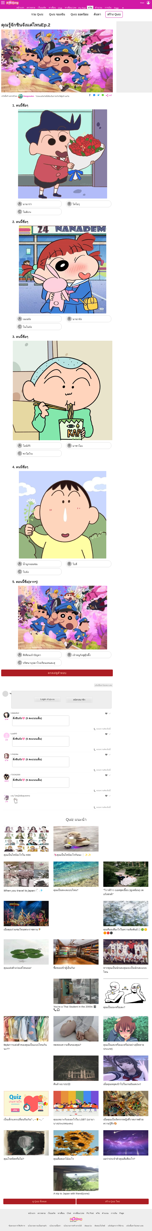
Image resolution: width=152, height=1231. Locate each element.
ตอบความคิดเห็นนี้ (103, 729)
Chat (60, 8)
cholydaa (14, 754)
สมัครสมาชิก (79, 699)
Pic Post (82, 8)
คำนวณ (98, 7)
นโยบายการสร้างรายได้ (73, 1226)
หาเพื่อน (52, 7)
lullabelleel (15, 713)
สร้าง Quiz (114, 14)
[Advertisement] (26, 1070)
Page (116, 8)
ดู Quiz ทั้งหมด (39, 1201)
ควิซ (90, 7)
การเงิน (108, 7)
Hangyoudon (28, 96)
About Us (88, 1226)
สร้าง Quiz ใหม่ (112, 1201)
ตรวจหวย (31, 7)
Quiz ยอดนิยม (79, 14)
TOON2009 (15, 775)
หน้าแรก (20, 7)
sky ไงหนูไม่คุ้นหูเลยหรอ (20, 796)
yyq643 (14, 734)
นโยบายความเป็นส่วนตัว (37, 1226)
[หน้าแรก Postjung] (12, 2)
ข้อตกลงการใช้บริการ (17, 1226)
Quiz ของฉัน (57, 14)
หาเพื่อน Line (70, 7)
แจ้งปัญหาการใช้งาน (116, 1226)
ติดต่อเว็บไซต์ (100, 1226)
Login (47, 699)
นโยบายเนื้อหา (55, 1226)
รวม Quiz (37, 14)
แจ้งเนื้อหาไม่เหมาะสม (103, 685)
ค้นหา (97, 14)
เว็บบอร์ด (42, 7)
